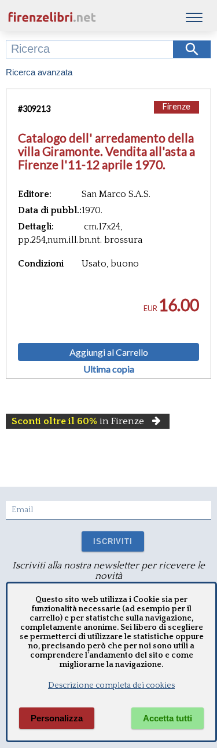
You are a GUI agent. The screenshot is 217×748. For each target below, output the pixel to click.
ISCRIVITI (112, 541)
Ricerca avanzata (39, 72)
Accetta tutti (167, 718)
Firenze (176, 106)
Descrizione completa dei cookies (111, 685)
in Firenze (78, 421)
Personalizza (57, 718)
